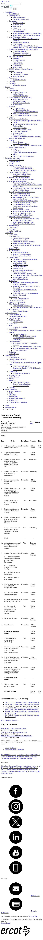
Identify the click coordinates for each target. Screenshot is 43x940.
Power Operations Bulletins (21, 103)
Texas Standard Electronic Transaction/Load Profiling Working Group (27, 189)
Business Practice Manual (17, 302)
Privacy (8, 923)
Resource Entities (18, 133)
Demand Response (19, 108)
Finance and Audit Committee (22, 167)
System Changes (14, 297)
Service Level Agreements (17, 138)
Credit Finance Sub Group (21, 176)
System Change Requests (21, 298)
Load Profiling (13, 329)
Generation (12, 361)
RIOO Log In (13, 396)
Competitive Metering (20, 334)
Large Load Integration (20, 131)
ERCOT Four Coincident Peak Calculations (27, 347)
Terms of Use (32, 916)
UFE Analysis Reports (20, 350)
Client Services (13, 90)
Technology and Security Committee (24, 170)
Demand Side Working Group (22, 220)
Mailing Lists (35, 896)
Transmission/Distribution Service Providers (26, 137)
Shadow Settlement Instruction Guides (25, 348)
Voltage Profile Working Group (23, 215)
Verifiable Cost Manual (20, 277)
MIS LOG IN (5, 1)
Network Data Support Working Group (25, 201)
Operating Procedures (19, 266)
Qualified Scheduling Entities (22, 129)
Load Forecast (17, 370)
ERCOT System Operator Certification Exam (27, 145)
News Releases (17, 62)
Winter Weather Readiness (21, 382)
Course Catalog (18, 142)
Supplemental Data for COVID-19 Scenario (27, 368)
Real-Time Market (14, 320)
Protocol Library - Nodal (20, 240)
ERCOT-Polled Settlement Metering (24, 336)
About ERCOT (10, 12)
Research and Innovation (20, 53)
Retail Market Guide (19, 272)
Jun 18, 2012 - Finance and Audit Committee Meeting (22, 708)
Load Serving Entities (19, 128)
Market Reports (14, 354)
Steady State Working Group (22, 213)
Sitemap (3, 923)
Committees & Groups (24, 755)
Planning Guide (18, 268)
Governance (12, 21)
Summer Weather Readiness (21, 384)
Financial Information (19, 30)
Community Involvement (21, 19)
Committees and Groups (12, 158)
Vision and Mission (19, 17)
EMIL (11, 393)
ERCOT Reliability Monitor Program (20, 69)
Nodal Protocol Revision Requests (23, 242)
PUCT (11, 163)
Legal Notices (17, 44)
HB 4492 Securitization (16, 32)
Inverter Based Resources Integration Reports (27, 363)
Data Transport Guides (20, 261)
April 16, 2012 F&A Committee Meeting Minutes (16, 736)
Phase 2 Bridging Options (21, 252)
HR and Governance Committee (23, 169)
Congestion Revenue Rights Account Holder (27, 121)
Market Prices (13, 323)
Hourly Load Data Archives (21, 366)
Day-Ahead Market (15, 318)
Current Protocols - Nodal (21, 238)
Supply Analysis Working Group (23, 222)
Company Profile (14, 16)
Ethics (15, 28)
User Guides (17, 151)
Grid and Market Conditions (18, 402)
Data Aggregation (14, 341)
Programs (12, 106)
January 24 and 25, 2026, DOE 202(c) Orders (27, 48)
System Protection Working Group (24, 211)
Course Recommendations (21, 144)
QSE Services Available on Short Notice (25, 112)
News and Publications (16, 56)
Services (7, 87)
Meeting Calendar (14, 161)
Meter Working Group (20, 199)
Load (10, 364)
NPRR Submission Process (21, 243)
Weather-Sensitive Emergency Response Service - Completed (25, 294)
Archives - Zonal (14, 249)
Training (11, 140)
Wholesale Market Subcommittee (19, 217)
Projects (11, 117)
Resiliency (12, 380)
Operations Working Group (21, 204)
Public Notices (17, 104)
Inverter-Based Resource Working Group (26, 197)
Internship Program (19, 76)
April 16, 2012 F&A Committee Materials (14, 732)
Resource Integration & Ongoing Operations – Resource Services (19, 770)
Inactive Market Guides (20, 279)
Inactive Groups (14, 225)
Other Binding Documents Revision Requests (27, 307)
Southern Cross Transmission (22, 254)
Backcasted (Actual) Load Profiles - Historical (27, 330)
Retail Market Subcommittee (18, 181)
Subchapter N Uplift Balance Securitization (26, 35)
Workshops (12, 229)
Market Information (11, 313)
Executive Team (18, 24)
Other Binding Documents (17, 304)
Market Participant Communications (20, 97)
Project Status (27, 766)
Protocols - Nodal (14, 236)
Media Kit (16, 58)
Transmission (13, 371)
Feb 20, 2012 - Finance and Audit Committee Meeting (22, 704)
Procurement (13, 78)
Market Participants (15, 231)
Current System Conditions (17, 359)
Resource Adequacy (15, 375)
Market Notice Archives (20, 99)
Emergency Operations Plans (22, 256)
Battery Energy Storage (20, 311)
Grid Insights (17, 65)
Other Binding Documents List (22, 306)
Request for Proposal (19, 80)
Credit (15, 122)
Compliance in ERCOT (16, 300)
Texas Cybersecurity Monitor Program (25, 115)
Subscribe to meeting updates (10, 720)
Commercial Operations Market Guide (25, 259)
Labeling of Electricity (20, 327)
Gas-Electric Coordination (21, 386)
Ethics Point (4, 766)
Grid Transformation (19, 51)
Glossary (11, 758)
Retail (10, 325)
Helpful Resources (18, 60)
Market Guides (13, 258)
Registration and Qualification (18, 119)
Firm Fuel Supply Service (21, 110)
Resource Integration (19, 135)
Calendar (29, 758)
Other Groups (13, 227)
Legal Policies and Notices (17, 37)
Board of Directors (19, 23)
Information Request (19, 85)
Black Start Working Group (21, 193)
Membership (17, 26)
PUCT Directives (14, 250)
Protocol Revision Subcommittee (19, 177)
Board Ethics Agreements (21, 42)
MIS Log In (12, 395)
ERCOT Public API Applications (23, 156)
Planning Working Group (21, 209)
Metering (11, 332)
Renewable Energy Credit (21, 113)
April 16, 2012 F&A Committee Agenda (13, 728)
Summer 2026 (17, 67)
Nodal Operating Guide (20, 265)
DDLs (15, 149)
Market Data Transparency (17, 147)
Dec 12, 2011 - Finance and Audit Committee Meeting (22, 702)
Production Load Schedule (21, 373)
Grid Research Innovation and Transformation (23, 49)
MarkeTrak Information (20, 96)
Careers (11, 71)
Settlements (12, 352)
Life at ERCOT (18, 72)
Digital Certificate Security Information (25, 153)
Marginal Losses (18, 322)
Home (7, 405)
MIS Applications (14, 768)
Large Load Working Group (22, 174)
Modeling (12, 387)
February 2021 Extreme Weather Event (25, 46)
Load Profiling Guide (19, 263)
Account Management (20, 92)
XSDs (15, 154)
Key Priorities (13, 309)
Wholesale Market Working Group (24, 224)
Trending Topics (18, 64)
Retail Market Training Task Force (23, 183)
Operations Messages (19, 101)
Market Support (18, 94)
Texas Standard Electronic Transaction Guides (27, 275)
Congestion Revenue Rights (17, 316)
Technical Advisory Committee (18, 172)
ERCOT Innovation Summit (22, 55)
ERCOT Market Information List (11, 769)
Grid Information (10, 355)
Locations (12, 81)
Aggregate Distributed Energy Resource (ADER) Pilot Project (25, 283)
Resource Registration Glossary (23, 270)
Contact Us (12, 83)
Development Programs (20, 74)
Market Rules (9, 233)
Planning (11, 379)
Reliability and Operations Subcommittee (22, 192)
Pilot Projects (13, 281)
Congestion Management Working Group (26, 218)
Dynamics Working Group (21, 195)
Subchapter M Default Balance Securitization (27, 33)
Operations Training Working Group (24, 202)
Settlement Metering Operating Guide (24, 274)
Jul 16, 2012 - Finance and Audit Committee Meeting (21, 710)
